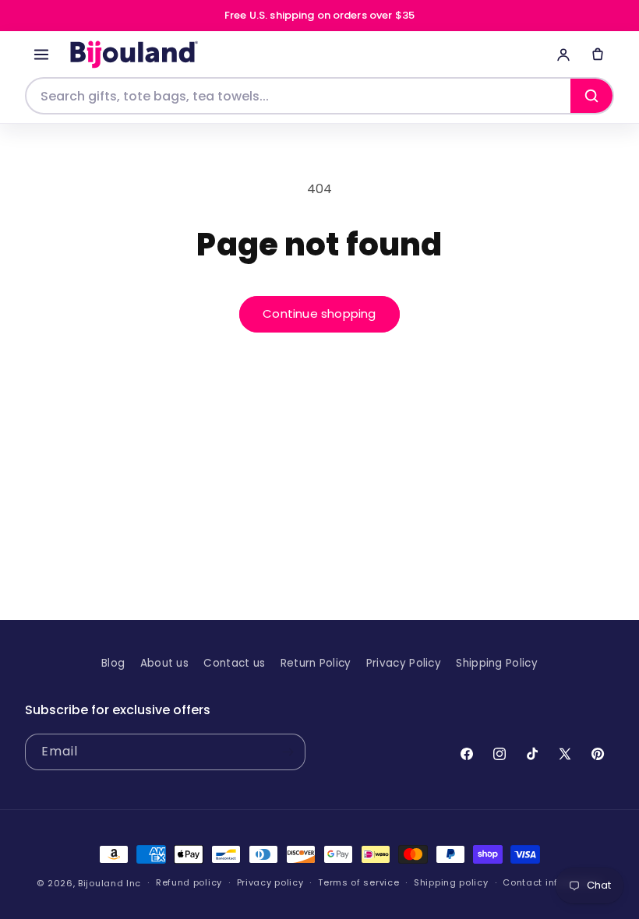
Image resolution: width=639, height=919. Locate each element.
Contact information (552, 883)
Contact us (234, 663)
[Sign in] (563, 54)
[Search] (591, 96)
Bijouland (100, 883)
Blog (113, 663)
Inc (133, 883)
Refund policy (189, 883)
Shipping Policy (497, 663)
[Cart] (597, 54)
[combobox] (298, 96)
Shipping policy (451, 883)
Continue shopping (319, 313)
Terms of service (358, 883)
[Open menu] (41, 54)
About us (164, 663)
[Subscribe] (287, 752)
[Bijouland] (132, 54)
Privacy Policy (403, 663)
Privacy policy (270, 883)
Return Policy (316, 663)
